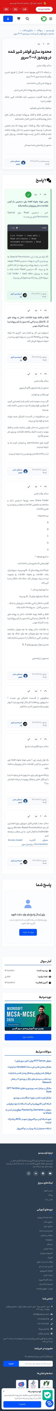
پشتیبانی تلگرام (43, 1333)
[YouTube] (50, 1173)
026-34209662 (43, 1324)
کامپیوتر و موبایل (46, 1253)
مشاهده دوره (28, 1037)
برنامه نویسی (48, 1248)
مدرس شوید (48, 1190)
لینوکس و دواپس (46, 1235)
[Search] (27, 18)
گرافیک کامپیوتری (46, 1271)
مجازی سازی (48, 1226)
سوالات (40, 30)
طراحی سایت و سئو (46, 1266)
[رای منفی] (39, 44)
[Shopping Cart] (18, 18)
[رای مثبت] (48, 44)
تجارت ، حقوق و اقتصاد (44, 1288)
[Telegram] (43, 1173)
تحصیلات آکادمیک (46, 1284)
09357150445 (43, 1319)
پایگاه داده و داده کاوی (45, 1262)
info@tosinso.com (41, 1314)
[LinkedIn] (35, 1173)
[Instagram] (28, 1173)
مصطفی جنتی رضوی (15, 162)
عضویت (11, 1363)
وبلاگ (50, 1195)
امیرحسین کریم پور (16, 295)
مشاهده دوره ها (44, 9)
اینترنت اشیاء (48, 1275)
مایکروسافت (27, 30)
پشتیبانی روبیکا (44, 1329)
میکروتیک (49, 1239)
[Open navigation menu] (51, 18)
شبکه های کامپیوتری (45, 1217)
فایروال (50, 1257)
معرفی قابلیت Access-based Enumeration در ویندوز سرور (28, 842)
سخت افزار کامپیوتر (46, 1280)
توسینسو (50, 30)
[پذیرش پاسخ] (28, 195)
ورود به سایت (28, 932)
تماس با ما (49, 1199)
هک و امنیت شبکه (46, 1231)
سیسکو (50, 1244)
